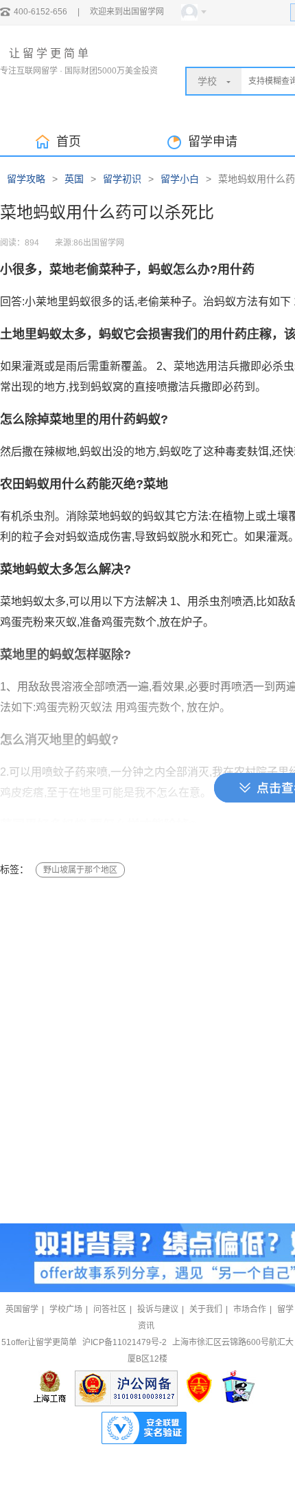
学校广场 (65, 1309)
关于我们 (205, 1309)
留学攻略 (26, 178)
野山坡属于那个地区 (80, 870)
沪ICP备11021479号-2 (124, 1342)
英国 (74, 178)
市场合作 (249, 1309)
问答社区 (109, 1309)
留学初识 (122, 178)
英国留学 (21, 1309)
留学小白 (180, 178)
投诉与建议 (157, 1309)
